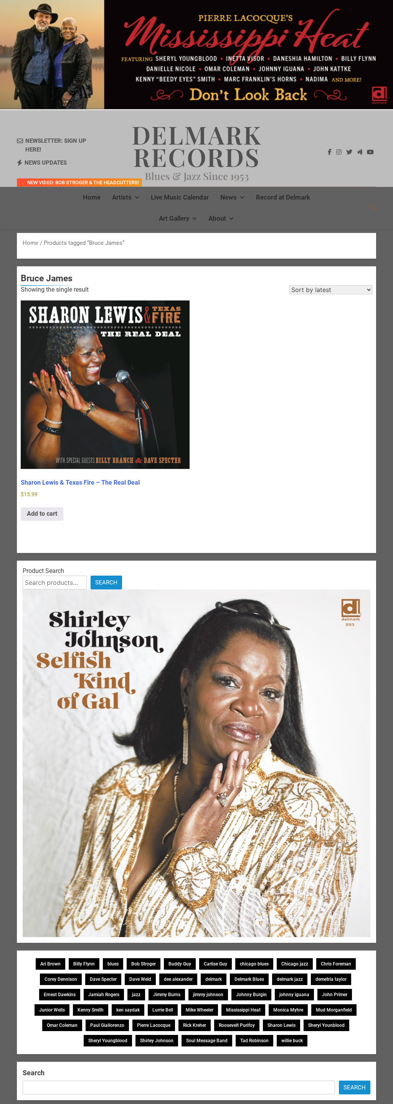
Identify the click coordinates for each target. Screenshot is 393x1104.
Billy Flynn (84, 964)
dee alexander (178, 979)
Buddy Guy (179, 964)
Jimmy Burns (166, 994)
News (228, 197)
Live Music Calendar (180, 197)
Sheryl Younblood (326, 1025)
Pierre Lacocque (153, 1025)
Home (92, 197)
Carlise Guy (215, 964)
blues (113, 964)
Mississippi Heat (243, 1010)
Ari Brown (50, 964)
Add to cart (42, 513)
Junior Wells (52, 1010)
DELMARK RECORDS (197, 145)
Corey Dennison (61, 979)
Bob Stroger (143, 964)
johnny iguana (294, 994)
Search (106, 582)
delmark (213, 979)
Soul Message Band (207, 1040)
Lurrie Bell (162, 1010)
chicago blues (254, 964)
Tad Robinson (254, 1040)
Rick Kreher (194, 1025)
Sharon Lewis (282, 1025)
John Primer (334, 994)
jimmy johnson (208, 994)
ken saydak (128, 1010)
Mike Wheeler (199, 1010)
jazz (136, 994)
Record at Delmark (283, 197)
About (217, 218)
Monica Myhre (288, 1010)
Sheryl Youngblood (107, 1040)
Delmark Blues (249, 979)
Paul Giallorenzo (107, 1025)
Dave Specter (103, 979)
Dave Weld (140, 979)
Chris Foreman (336, 964)
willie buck (292, 1040)
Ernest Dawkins (60, 994)
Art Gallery (174, 218)
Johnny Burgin (251, 994)
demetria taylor (331, 979)
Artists (122, 197)
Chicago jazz (294, 964)
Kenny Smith (91, 1010)
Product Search (43, 570)
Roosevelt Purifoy (237, 1025)
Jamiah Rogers (103, 994)
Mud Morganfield (334, 1010)
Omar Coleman (62, 1025)
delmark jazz (290, 979)
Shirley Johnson (156, 1040)
